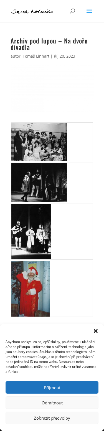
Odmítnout (52, 403)
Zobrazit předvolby (52, 418)
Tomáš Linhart (36, 56)
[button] (95, 331)
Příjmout (52, 387)
